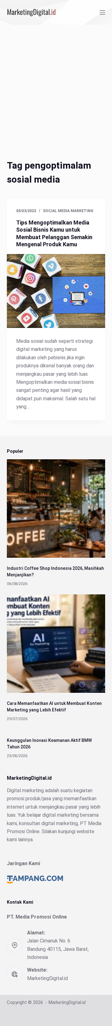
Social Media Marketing (68, 211)
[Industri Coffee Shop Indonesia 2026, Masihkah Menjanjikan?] (56, 508)
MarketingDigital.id (47, 978)
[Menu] (102, 12)
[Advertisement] (56, 84)
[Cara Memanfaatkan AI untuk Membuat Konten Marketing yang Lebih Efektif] (56, 643)
